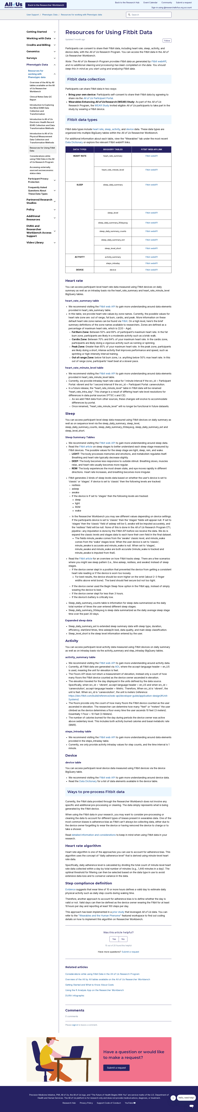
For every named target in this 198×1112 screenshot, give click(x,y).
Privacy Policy (86, 1103)
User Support (33, 14)
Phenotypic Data (50, 14)
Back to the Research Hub (127, 2)
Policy (30, 209)
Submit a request (184, 2)
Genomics (33, 51)
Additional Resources (33, 218)
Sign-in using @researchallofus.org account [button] (172, 7)
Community (166, 2)
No (123, 939)
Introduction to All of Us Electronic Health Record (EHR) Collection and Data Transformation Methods (42, 124)
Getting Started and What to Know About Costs (89, 984)
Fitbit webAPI (151, 156)
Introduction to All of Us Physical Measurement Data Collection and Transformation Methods (42, 138)
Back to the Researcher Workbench (46, 5)
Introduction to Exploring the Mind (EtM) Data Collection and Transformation (42, 109)
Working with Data (39, 38)
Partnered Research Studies (39, 201)
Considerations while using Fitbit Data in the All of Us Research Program (102, 974)
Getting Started (37, 31)
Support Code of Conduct (109, 1103)
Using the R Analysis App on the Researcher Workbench (94, 990)
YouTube (129, 1103)
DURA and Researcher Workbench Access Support (39, 231)
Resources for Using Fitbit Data (42, 149)
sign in (75, 1025)
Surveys (32, 58)
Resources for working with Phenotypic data (81, 14)
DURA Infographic (74, 995)
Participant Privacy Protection (38, 180)
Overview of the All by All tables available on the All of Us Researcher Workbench (107, 979)
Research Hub (69, 1103)
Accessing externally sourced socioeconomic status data (41, 170)
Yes (114, 939)
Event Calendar (150, 2)
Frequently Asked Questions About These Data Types (38, 190)
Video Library (35, 242)
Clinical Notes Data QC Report (41, 98)
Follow (167, 40)
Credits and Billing (38, 45)
